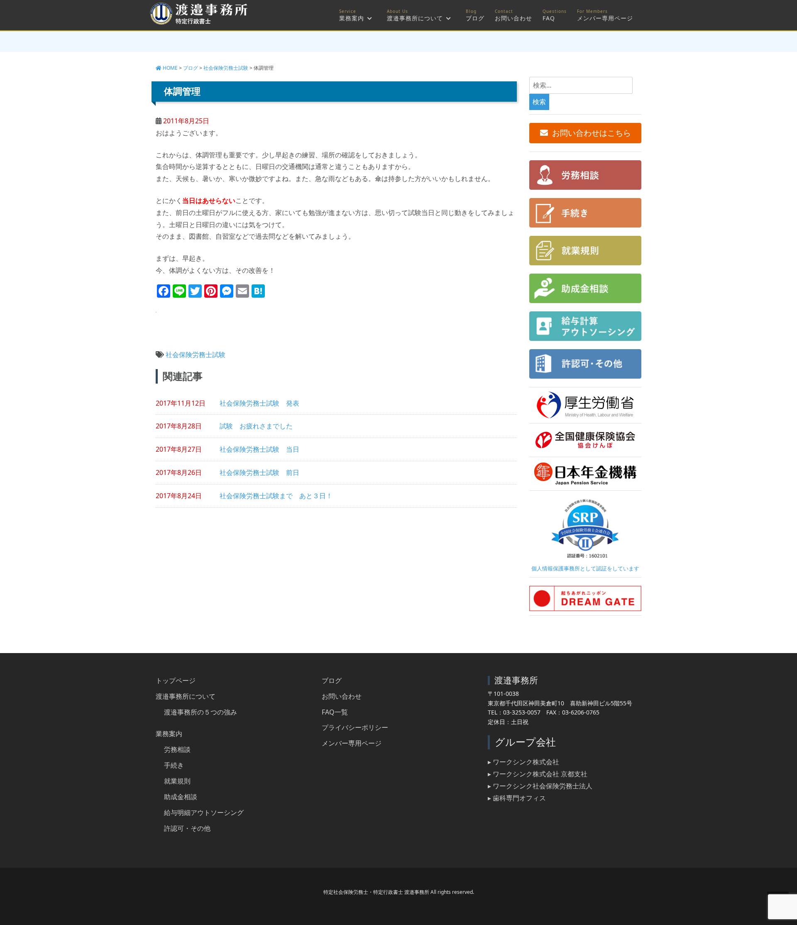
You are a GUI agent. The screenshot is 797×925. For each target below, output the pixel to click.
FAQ (549, 18)
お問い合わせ (513, 18)
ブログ (475, 18)
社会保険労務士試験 (195, 354)
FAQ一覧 (335, 712)
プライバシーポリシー (355, 727)
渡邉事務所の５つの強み (200, 712)
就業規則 (177, 781)
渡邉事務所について (415, 18)
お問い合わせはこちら (591, 132)
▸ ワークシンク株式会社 (523, 761)
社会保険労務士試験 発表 (259, 403)
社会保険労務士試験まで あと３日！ (276, 495)
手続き (174, 765)
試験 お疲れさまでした (256, 426)
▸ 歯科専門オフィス (517, 798)
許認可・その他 (187, 828)
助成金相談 (180, 796)
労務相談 (177, 749)
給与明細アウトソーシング (204, 812)
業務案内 (351, 18)
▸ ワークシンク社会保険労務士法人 (540, 785)
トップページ (176, 680)
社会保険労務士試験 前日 (259, 472)
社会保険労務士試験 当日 (259, 449)
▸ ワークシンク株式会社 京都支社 (537, 773)
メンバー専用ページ (605, 18)
